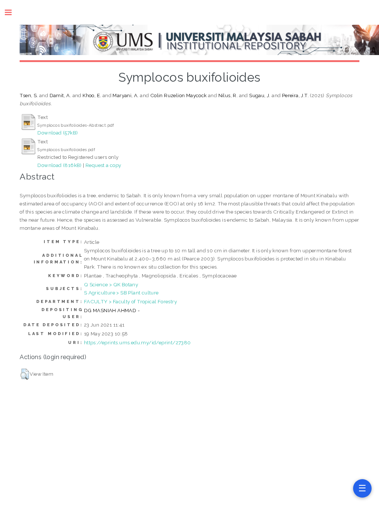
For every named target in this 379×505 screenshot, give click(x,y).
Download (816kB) (59, 165)
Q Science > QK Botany (111, 284)
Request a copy (103, 165)
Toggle (12, 12)
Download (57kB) (57, 133)
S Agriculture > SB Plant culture (121, 293)
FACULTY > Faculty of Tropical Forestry (130, 301)
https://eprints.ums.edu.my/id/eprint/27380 (137, 342)
